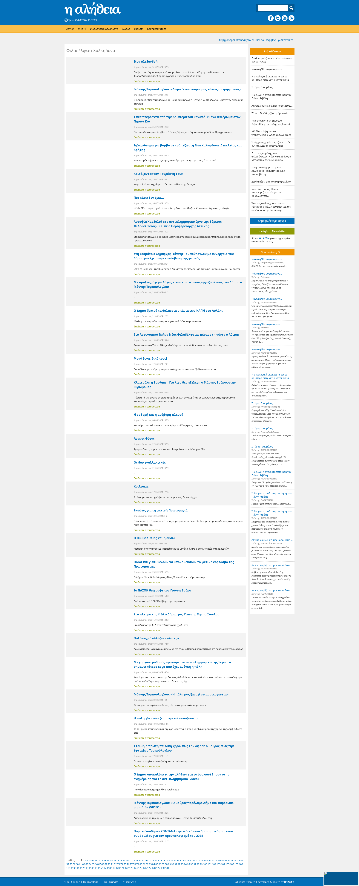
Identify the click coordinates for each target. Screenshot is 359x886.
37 (181, 860)
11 (98, 860)
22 (133, 860)
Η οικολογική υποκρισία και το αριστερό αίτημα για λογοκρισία (270, 78)
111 (77, 868)
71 (112, 864)
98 (198, 864)
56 (241, 860)
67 (99, 864)
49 (219, 860)
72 (115, 864)
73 (118, 864)
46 (209, 860)
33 (168, 860)
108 (241, 864)
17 (117, 860)
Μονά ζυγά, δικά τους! (150, 358)
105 (227, 864)
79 (137, 864)
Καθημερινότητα (156, 28)
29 (155, 860)
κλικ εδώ (264, 238)
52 (229, 860)
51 (225, 860)
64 (90, 864)
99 (201, 864)
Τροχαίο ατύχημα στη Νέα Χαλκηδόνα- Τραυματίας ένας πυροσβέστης (268, 171)
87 (163, 864)
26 (146, 860)
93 (182, 864)
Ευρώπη (138, 28)
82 (147, 864)
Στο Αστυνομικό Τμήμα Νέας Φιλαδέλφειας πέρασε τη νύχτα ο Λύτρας (186, 334)
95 (188, 864)
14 (108, 860)
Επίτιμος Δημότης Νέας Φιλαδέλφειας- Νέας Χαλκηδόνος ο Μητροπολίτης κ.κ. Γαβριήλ (271, 156)
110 (73, 868)
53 (232, 860)
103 (218, 864)
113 (86, 868)
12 (101, 860)
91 (175, 864)
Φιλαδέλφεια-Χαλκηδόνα (104, 28)
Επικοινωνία (129, 882)
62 (83, 864)
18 (120, 860)
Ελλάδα (126, 28)
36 (178, 860)
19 (124, 860)
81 (144, 864)
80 (140, 864)
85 (156, 864)
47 (213, 860)
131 (167, 868)
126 (145, 868)
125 (140, 868)
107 (236, 864)
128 (154, 868)
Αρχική (70, 28)
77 (131, 864)
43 (200, 860)
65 (93, 864)
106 (232, 864)
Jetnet (288, 882)
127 (149, 868)
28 (152, 860)
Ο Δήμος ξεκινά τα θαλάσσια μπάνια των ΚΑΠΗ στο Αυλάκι (178, 311)
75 (125, 864)
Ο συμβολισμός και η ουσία (154, 538)
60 (77, 864)
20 (127, 860)
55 (238, 860)
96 (191, 864)
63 (86, 864)
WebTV (82, 28)
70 (109, 864)
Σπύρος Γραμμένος (262, 87)
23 (136, 860)
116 (100, 868)
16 (114, 860)
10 (95, 860)
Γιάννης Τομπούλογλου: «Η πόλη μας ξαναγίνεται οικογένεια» (181, 694)
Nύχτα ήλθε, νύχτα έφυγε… (266, 69)
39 (187, 860)
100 (205, 864)
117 (104, 868)
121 (122, 868)
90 (172, 864)
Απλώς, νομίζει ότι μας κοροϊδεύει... (271, 105)
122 (127, 868)
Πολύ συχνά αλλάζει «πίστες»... (158, 638)
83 (150, 864)
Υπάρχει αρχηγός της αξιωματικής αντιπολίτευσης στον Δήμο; (270, 144)
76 (128, 864)
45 (206, 860)
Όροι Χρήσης (72, 882)
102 (214, 864)
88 (166, 864)
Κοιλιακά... (142, 486)
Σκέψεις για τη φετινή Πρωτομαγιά (161, 510)
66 (96, 864)
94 (185, 864)
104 (223, 864)
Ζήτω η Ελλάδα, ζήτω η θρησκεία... (270, 113)
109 (68, 868)
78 (134, 864)
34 (171, 860)
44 (203, 860)
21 (130, 860)
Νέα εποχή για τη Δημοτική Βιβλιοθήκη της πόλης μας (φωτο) (270, 122)
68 (102, 864)
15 (111, 860)
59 (74, 864)
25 (143, 860)
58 (71, 864)
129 (158, 868)
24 (140, 860)
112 (82, 868)
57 (67, 864)
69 (106, 864)
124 (136, 868)
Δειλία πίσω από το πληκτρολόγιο (271, 181)
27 (149, 860)
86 (160, 864)
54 (235, 860)
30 (159, 860)
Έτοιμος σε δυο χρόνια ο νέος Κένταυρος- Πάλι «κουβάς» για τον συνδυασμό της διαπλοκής (271, 207)
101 (209, 864)
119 (113, 868)
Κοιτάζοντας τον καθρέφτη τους (158, 174)
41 (194, 860)
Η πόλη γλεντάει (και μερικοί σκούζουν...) (165, 718)
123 (131, 868)
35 (175, 860)
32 (165, 860)
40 (190, 860)
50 (222, 860)
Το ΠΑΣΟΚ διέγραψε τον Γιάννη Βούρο (162, 590)
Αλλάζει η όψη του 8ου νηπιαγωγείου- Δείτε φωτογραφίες (271, 133)
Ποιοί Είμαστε (110, 882)
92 (179, 864)
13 (105, 860)
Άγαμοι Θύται (144, 438)
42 (197, 860)
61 (80, 864)
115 (95, 868)
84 (153, 864)
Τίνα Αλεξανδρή (146, 61)
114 (91, 868)
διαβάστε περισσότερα (147, 81)
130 (163, 868)
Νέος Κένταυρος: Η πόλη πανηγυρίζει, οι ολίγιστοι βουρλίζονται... (266, 192)
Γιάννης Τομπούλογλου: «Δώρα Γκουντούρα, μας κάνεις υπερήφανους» (187, 89)
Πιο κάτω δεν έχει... (149, 198)
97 (195, 864)
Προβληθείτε (90, 882)
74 (121, 864)
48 (216, 860)
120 (118, 868)
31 (162, 860)
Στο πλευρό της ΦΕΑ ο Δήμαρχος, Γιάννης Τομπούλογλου (176, 614)
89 (169, 864)
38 (184, 860)
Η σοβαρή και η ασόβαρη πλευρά (158, 415)
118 (109, 868)
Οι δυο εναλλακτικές (149, 462)
